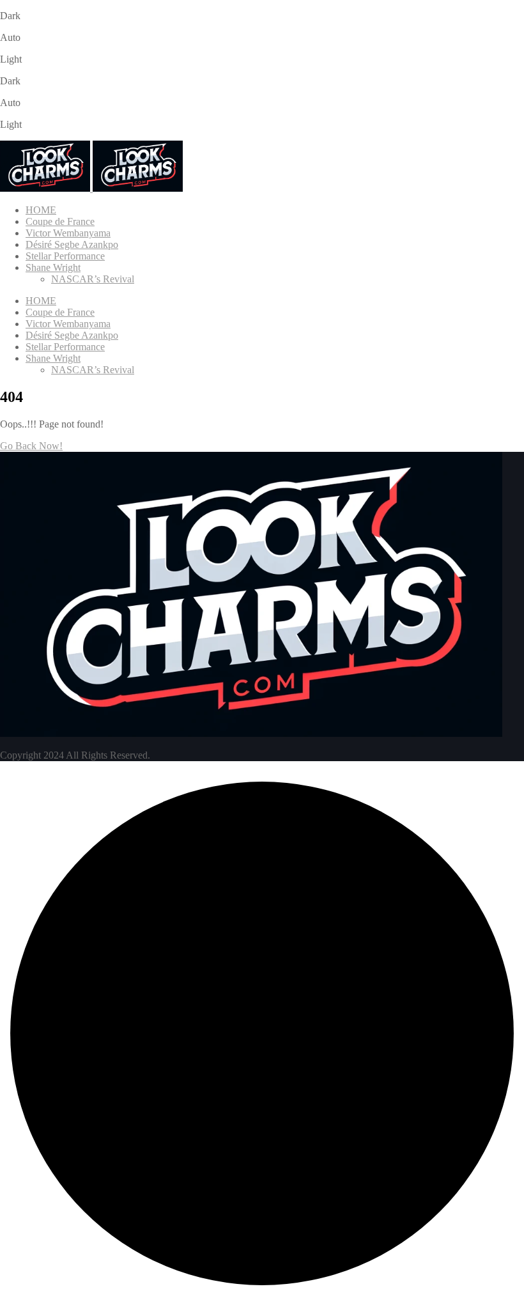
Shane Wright (53, 267)
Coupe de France (60, 221)
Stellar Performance (65, 256)
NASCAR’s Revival (92, 279)
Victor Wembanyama (68, 233)
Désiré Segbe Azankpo (72, 244)
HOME (41, 210)
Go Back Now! (31, 445)
